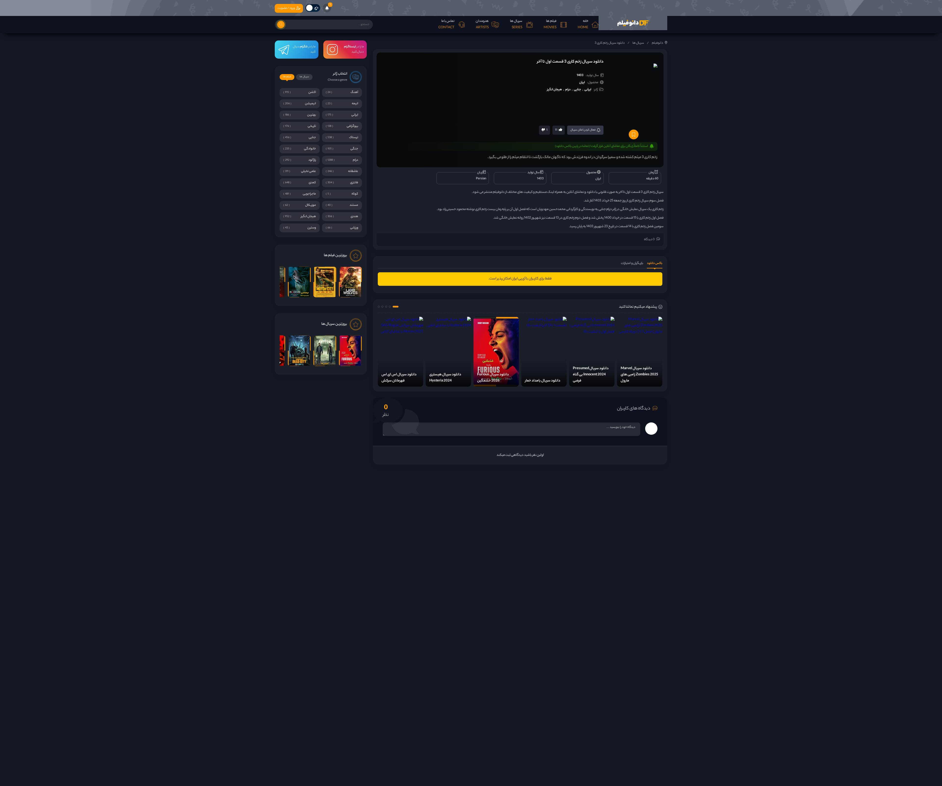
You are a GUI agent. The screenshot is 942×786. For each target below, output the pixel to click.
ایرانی (587, 89)
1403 (580, 75)
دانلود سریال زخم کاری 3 (610, 43)
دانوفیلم (657, 43)
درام (568, 89)
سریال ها (638, 43)
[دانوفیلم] (633, 23)
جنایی (577, 89)
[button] (395, 307)
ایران (582, 82)
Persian (481, 178)
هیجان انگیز (554, 89)
